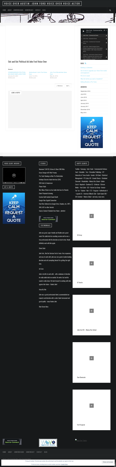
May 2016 (83, 112)
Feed (85, 63)
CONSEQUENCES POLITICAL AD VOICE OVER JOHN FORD (17, 73)
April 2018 (83, 100)
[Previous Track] (87, 29)
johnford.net (29, 10)
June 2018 (84, 97)
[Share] (106, 30)
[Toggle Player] (115, 464)
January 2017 (85, 106)
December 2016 (85, 109)
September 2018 (85, 91)
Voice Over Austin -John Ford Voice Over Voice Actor (42, 3)
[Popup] (104, 30)
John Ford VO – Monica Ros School (86, 330)
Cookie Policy (64, 464)
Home (4, 10)
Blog (44, 10)
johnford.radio (18, 10)
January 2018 (85, 103)
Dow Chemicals (81, 377)
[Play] (83, 31)
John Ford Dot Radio (25, 459)
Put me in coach (85, 76)
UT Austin (80, 282)
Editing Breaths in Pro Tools (89, 82)
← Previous (59, 85)
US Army (79, 235)
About (10, 10)
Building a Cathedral (86, 67)
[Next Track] (87, 31)
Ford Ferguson (81, 425)
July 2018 (83, 94)
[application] (94, 31)
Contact (38, 10)
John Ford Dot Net (12, 459)
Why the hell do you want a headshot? (92, 79)
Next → (68, 85)
